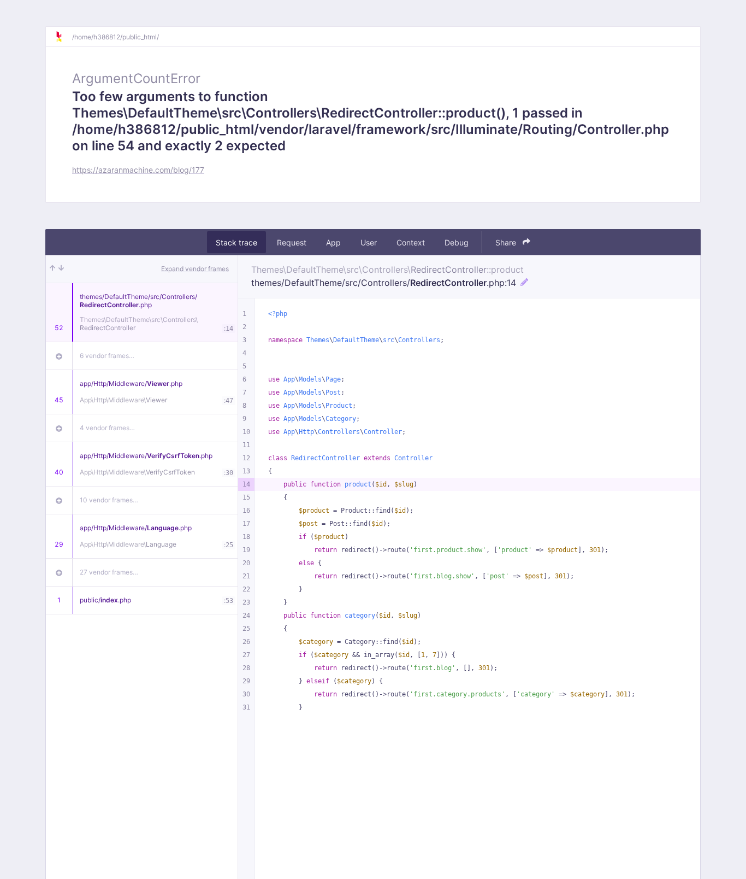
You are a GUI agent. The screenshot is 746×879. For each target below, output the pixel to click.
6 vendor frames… (107, 355)
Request (291, 242)
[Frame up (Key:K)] (52, 269)
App (333, 242)
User (368, 242)
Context (410, 242)
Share (506, 242)
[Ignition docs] (63, 36)
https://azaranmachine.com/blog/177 (138, 169)
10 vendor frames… (109, 500)
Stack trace (236, 242)
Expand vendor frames (195, 269)
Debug (457, 242)
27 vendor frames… (109, 572)
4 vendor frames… (107, 428)
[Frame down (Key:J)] (61, 269)
